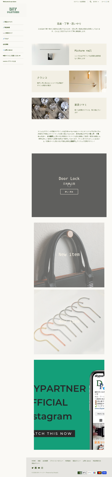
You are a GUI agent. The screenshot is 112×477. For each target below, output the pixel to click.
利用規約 (68, 461)
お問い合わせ (87, 461)
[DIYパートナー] (13, 10)
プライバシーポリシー (56, 461)
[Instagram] (42, 468)
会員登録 (82, 1)
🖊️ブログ (6, 39)
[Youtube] (39, 468)
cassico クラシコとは (9, 61)
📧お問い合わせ (7, 50)
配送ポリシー (77, 461)
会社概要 (45, 461)
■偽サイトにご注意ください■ (11, 55)
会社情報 (5, 44)
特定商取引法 (97, 461)
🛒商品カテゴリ (7, 22)
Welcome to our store (9, 1)
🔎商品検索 (6, 27)
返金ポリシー (36, 463)
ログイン (76, 1)
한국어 (95, 1)
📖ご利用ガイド (7, 33)
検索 (39, 461)
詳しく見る (69, 192)
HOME (34, 461)
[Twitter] (32, 468)
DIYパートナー (41, 472)
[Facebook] (36, 468)
